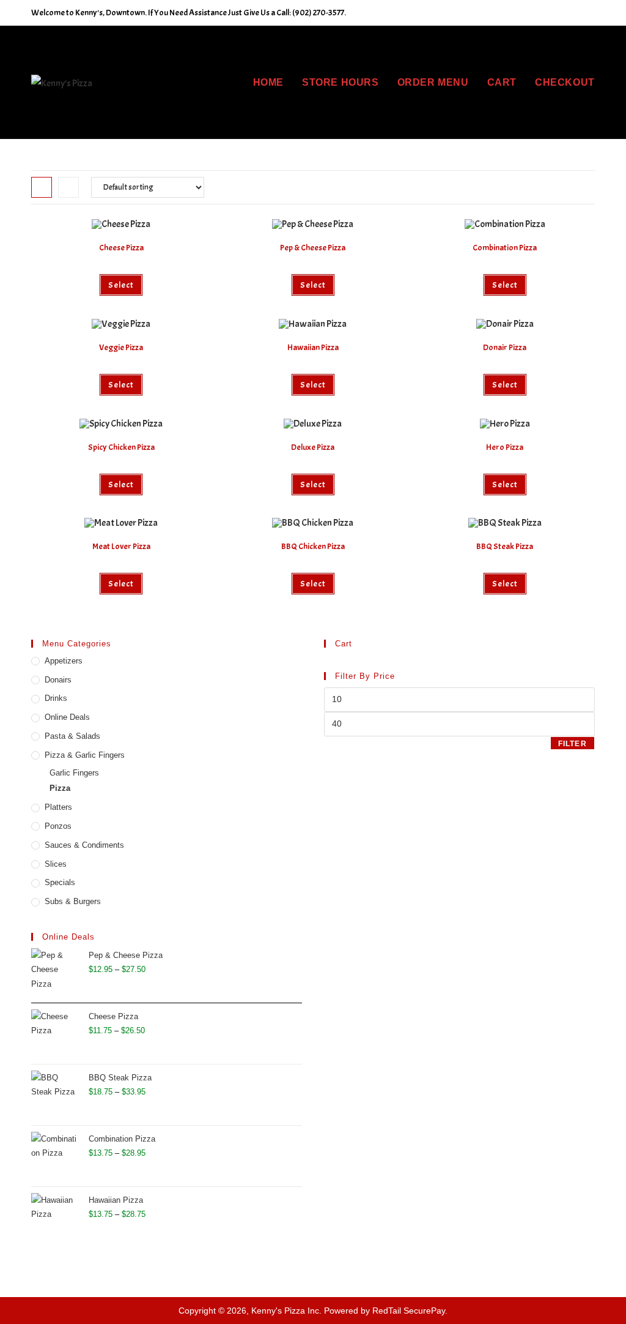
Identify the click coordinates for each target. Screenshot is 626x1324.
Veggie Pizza (121, 347)
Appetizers (64, 660)
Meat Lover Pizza (121, 546)
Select (121, 285)
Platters (58, 807)
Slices (56, 864)
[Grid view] (41, 187)
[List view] (68, 187)
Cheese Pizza (121, 247)
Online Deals (67, 717)
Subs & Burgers (73, 901)
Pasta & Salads (72, 736)
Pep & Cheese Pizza (312, 247)
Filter (572, 743)
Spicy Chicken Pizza (121, 447)
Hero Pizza (504, 447)
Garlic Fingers (74, 772)
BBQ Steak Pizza (504, 546)
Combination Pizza (505, 247)
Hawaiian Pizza (313, 347)
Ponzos (58, 826)
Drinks (56, 698)
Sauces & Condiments (84, 845)
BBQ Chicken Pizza (313, 546)
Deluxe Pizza (312, 447)
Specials (60, 882)
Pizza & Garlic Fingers (85, 755)
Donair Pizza (504, 347)
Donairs (58, 679)
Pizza (60, 788)
